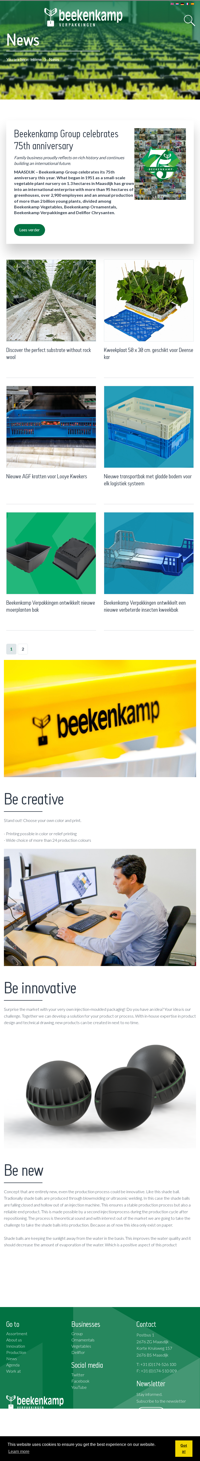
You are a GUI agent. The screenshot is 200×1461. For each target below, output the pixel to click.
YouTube (79, 1387)
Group (77, 1333)
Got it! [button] (183, 1448)
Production (16, 1352)
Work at (13, 1371)
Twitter (77, 1374)
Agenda (13, 1364)
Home (36, 59)
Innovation (15, 1346)
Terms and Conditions (155, 1433)
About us (14, 1339)
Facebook (80, 1380)
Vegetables (81, 1346)
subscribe (151, 1413)
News (11, 1358)
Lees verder (29, 229)
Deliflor (78, 1352)
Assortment (16, 1333)
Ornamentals (83, 1339)
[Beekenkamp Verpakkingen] (83, 17)
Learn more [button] (18, 1451)
